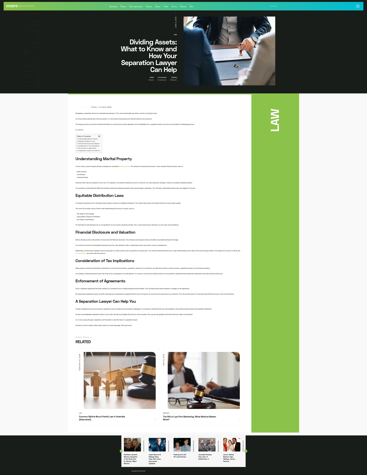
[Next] (246, 451)
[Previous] (121, 451)
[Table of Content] (99, 136)
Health (166, 7)
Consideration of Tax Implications (88, 146)
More (191, 7)
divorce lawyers (81, 253)
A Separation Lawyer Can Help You (89, 150)
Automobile (113, 7)
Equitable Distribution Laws (86, 141)
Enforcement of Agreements (87, 148)
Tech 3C (174, 7)
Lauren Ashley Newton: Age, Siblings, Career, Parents (229, 458)
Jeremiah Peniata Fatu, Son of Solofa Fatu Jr (205, 456)
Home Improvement (135, 7)
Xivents (12, 6)
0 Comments (161, 80)
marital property (124, 166)
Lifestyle (149, 7)
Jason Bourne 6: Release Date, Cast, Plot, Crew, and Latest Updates (155, 459)
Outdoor (157, 7)
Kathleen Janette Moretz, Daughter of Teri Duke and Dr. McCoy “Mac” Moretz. (130, 459)
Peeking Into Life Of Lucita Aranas (180, 455)
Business (183, 7)
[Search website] (358, 6)
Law (175, 34)
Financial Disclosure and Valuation (89, 143)
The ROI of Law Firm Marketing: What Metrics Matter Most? (189, 418)
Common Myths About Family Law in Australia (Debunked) (102, 418)
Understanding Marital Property (87, 139)
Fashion (123, 7)
